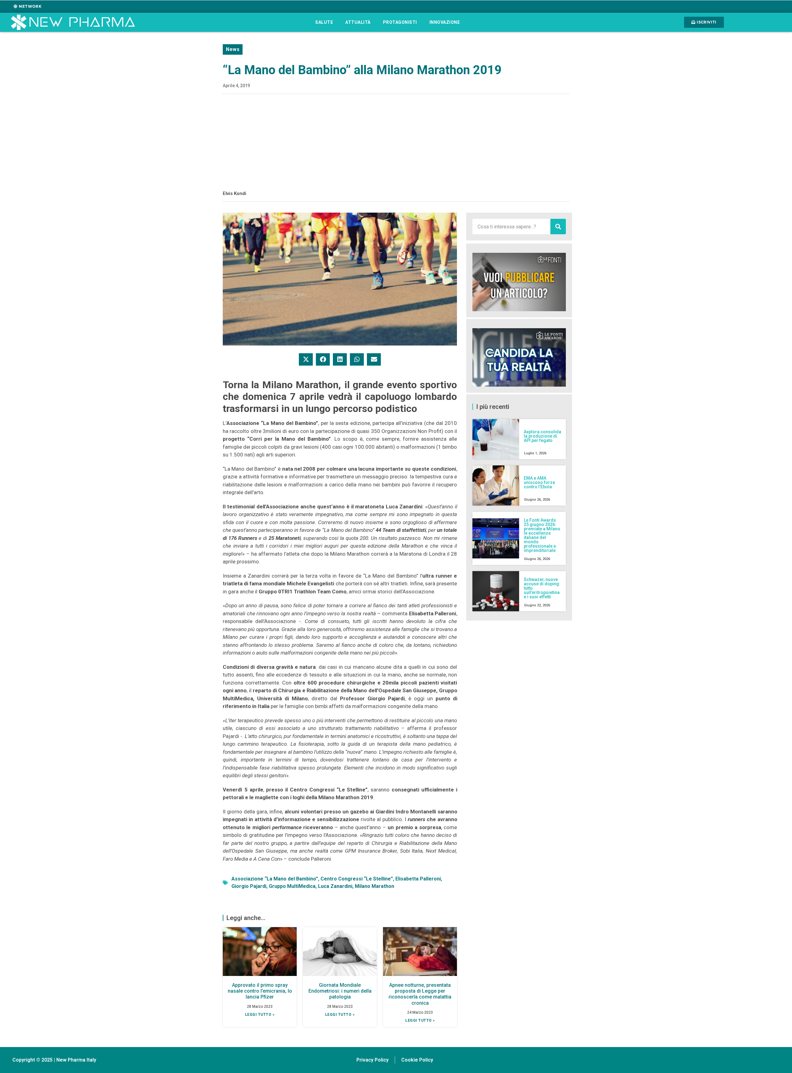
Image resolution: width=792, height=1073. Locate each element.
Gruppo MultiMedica (292, 886)
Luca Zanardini (335, 886)
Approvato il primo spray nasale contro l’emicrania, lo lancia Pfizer (260, 991)
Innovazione (444, 22)
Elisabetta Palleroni (418, 879)
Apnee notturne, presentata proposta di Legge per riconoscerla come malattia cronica (420, 994)
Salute (324, 22)
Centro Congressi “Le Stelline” (357, 879)
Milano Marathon (374, 886)
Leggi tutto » (260, 1014)
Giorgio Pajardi (248, 886)
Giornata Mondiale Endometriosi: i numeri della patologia (340, 991)
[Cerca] (558, 226)
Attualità (358, 22)
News (232, 49)
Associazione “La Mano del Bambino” (274, 879)
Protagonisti (400, 22)
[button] (306, 359)
